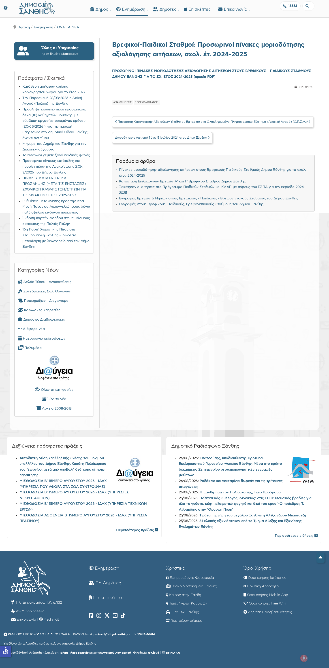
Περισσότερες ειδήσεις (294, 535)
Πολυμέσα (33, 348)
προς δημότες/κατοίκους (60, 50)
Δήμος (102, 9)
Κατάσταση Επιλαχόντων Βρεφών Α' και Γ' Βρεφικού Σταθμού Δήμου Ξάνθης (182, 181)
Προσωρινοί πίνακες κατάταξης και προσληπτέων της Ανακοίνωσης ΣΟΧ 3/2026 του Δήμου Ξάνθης (52, 166)
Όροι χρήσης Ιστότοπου (267, 577)
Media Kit (51, 619)
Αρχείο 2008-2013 (56, 408)
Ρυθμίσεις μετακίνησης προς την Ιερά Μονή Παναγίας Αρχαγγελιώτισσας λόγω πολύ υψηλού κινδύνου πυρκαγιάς (56, 206)
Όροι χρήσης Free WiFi (267, 603)
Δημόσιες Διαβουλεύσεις (43, 319)
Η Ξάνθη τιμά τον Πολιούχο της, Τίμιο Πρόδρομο (240, 492)
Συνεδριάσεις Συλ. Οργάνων (46, 291)
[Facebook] (91, 615)
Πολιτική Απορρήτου (263, 586)
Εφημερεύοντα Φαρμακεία (192, 577)
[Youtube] (115, 615)
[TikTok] (123, 615)
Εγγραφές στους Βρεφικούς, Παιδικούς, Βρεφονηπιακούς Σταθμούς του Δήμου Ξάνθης (191, 204)
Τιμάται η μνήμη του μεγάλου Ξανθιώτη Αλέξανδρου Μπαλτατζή (252, 515)
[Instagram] (98, 615)
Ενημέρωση (134, 9)
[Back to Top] (320, 558)
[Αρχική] (37, 7)
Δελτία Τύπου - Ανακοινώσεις (46, 282)
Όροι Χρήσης (257, 568)
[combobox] (308, 6)
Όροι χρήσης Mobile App (267, 595)
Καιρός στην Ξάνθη (185, 595)
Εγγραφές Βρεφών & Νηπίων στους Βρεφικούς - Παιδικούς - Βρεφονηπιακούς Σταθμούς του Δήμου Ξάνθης (208, 198)
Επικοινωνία (236, 9)
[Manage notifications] (304, 658)
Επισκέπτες (200, 9)
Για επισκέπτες (108, 598)
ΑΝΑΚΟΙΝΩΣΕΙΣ (122, 102)
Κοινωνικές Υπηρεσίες (41, 310)
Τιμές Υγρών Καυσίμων (188, 603)
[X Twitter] (107, 615)
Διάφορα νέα (33, 329)
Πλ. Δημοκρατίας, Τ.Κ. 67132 (38, 602)
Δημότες (168, 9)
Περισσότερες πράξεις (135, 530)
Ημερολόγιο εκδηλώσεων (43, 338)
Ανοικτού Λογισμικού (116, 652)
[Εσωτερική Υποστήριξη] (5, 8)
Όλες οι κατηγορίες (56, 389)
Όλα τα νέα (56, 399)
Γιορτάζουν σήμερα (187, 620)
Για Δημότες (107, 583)
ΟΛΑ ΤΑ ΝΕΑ (68, 27)
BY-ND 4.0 (173, 652)
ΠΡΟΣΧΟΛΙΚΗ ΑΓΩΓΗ (147, 102)
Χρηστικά (175, 568)
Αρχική (24, 27)
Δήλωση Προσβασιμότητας (270, 612)
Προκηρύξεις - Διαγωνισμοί (46, 300)
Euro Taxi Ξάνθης (185, 612)
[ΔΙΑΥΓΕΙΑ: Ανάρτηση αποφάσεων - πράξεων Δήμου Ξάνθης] (54, 368)
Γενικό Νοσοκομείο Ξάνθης (194, 586)
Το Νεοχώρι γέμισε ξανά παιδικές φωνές (56, 155)
